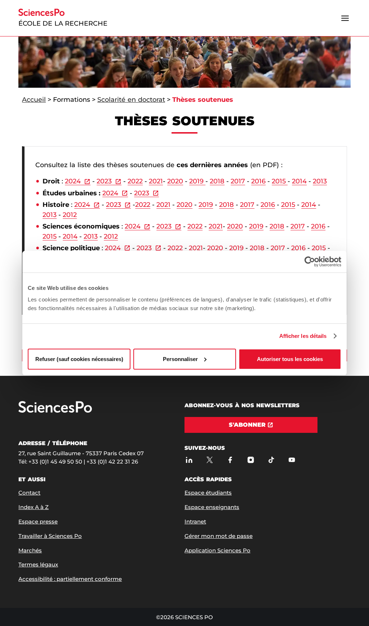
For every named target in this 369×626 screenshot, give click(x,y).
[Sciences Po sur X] (209, 459)
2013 (320, 181)
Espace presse (38, 521)
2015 (280, 181)
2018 (217, 181)
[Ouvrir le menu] (345, 18)
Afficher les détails (303, 336)
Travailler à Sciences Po (50, 535)
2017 (238, 181)
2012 (70, 215)
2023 (104, 181)
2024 (73, 181)
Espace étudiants (208, 492)
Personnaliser (180, 359)
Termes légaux (38, 564)
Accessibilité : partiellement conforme (70, 578)
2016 (258, 181)
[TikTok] (271, 459)
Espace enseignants (211, 507)
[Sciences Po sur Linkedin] (189, 459)
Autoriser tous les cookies (290, 359)
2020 (175, 181)
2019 (197, 181)
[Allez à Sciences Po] (55, 411)
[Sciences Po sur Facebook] (230, 459)
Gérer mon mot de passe (218, 535)
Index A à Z (33, 507)
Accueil (34, 100)
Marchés (30, 550)
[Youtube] (291, 459)
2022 (135, 181)
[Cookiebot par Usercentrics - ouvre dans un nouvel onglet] (309, 261)
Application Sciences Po (217, 550)
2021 (156, 181)
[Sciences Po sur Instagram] (250, 459)
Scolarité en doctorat (131, 100)
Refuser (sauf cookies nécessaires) (79, 359)
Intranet (195, 521)
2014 (299, 181)
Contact (29, 492)
